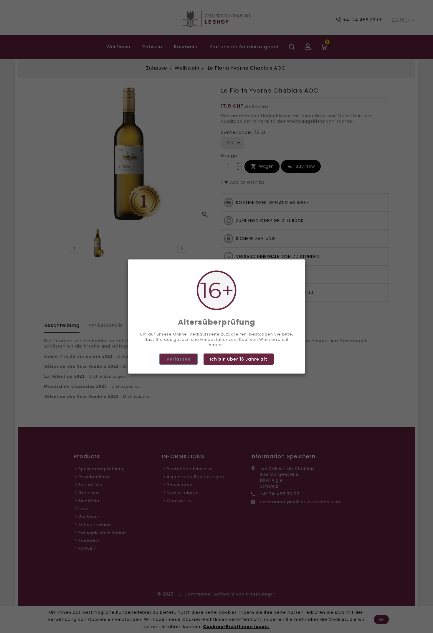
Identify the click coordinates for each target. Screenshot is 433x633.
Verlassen (178, 359)
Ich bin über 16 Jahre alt (238, 359)
